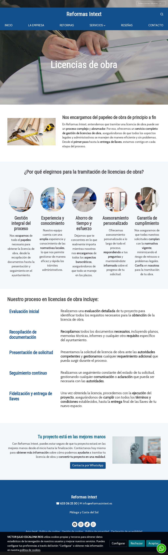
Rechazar (137, 543)
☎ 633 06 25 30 (67, 503)
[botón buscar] (161, 14)
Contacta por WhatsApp (87, 465)
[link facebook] (75, 524)
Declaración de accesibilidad (126, 531)
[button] (97, 25)
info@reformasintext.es (97, 503)
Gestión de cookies (72, 531)
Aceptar (153, 543)
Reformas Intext (84, 14)
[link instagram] (81, 524)
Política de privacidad (97, 531)
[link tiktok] (87, 524)
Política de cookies (49, 531)
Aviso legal (31, 531)
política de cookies (30, 550)
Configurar (118, 543)
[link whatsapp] (93, 524)
